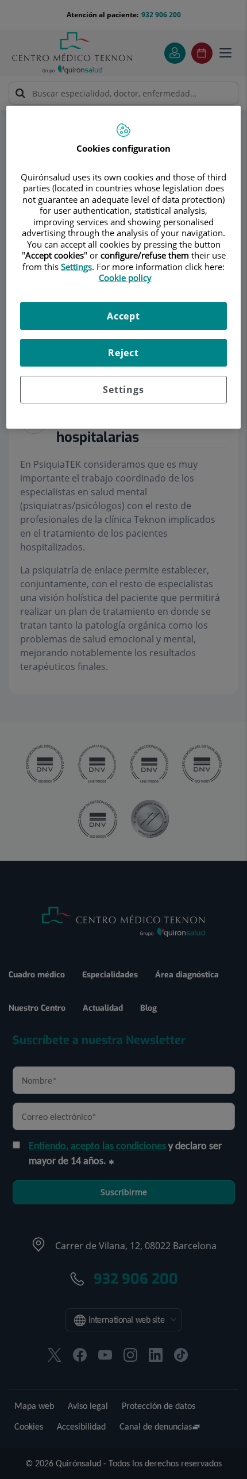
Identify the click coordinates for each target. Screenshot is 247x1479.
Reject (123, 352)
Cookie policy (125, 277)
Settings (123, 389)
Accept (123, 316)
